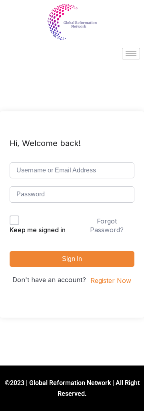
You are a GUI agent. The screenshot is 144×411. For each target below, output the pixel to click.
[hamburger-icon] (131, 53)
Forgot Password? (107, 225)
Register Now (110, 281)
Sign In (72, 258)
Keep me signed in (38, 230)
